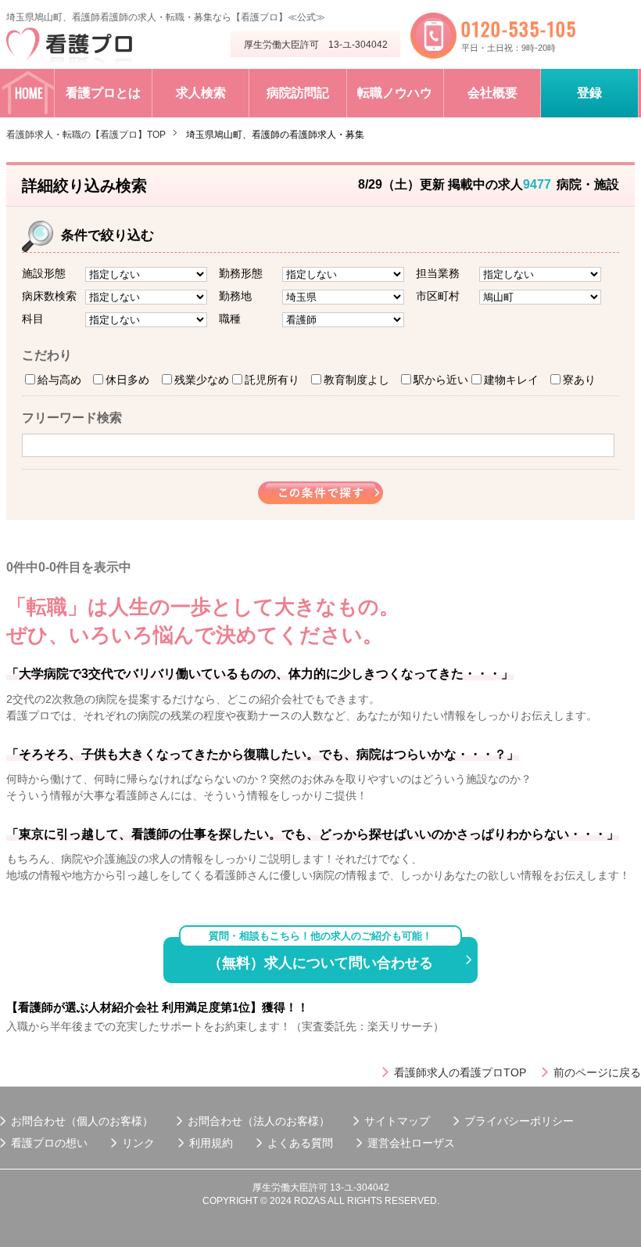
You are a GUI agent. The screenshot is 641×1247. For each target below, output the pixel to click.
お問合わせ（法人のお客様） (259, 1121)
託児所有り (272, 379)
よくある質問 (300, 1143)
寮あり (579, 379)
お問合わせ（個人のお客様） (82, 1121)
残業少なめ (201, 379)
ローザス (433, 1143)
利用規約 (211, 1143)
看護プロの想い (49, 1143)
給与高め (59, 379)
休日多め (127, 379)
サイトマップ (397, 1121)
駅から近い (441, 379)
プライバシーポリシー (519, 1121)
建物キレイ (511, 379)
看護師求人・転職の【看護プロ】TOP (86, 134)
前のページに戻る (597, 1072)
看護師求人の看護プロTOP (460, 1072)
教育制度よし (356, 379)
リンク (138, 1143)
